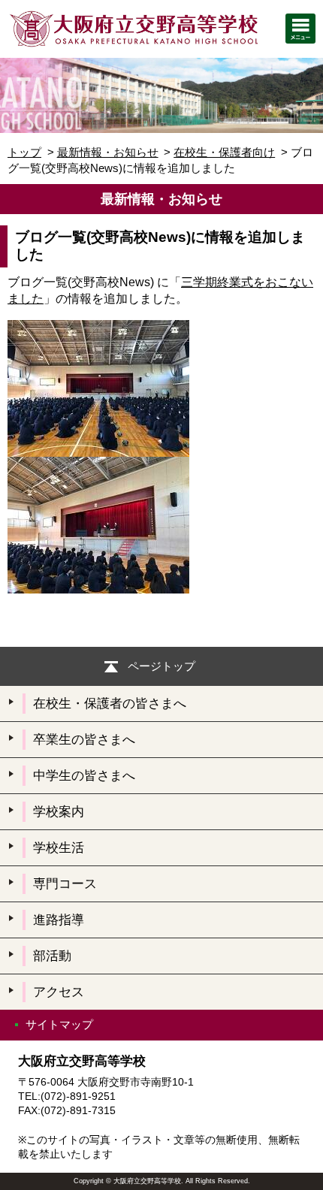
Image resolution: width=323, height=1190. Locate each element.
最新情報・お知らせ (107, 152)
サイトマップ (59, 1024)
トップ (24, 152)
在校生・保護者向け (224, 152)
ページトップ (161, 666)
